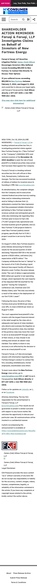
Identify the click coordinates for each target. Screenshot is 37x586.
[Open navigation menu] (4, 19)
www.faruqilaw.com (26, 185)
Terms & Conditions (18, 582)
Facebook (10, 392)
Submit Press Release (18, 578)
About (8, 573)
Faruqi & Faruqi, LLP (22, 142)
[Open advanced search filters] (28, 19)
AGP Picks (5, 3)
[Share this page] (33, 19)
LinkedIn (25, 389)
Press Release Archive (22, 573)
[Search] (23, 19)
